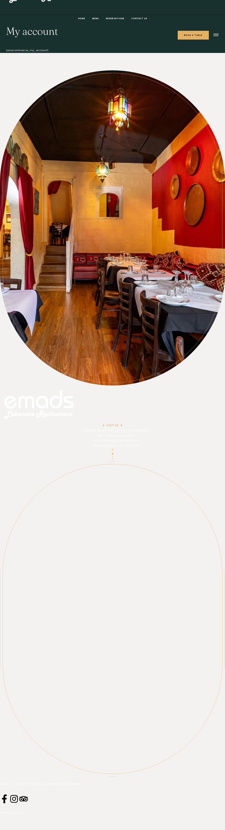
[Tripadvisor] (23, 798)
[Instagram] (14, 798)
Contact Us (139, 18)
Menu (95, 18)
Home (81, 18)
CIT (22, 812)
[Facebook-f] (4, 798)
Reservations (115, 18)
